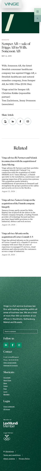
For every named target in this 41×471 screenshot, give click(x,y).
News (5, 383)
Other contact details (9, 362)
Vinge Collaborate (9, 406)
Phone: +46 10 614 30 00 (10, 360)
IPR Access (6, 409)
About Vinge (7, 380)
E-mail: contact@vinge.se (11, 357)
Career (5, 386)
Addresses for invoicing (10, 365)
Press (5, 389)
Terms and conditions (12, 455)
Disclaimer (9, 451)
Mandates (6, 394)
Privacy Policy (24, 459)
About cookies (9, 459)
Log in (5, 391)
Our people (6, 377)
